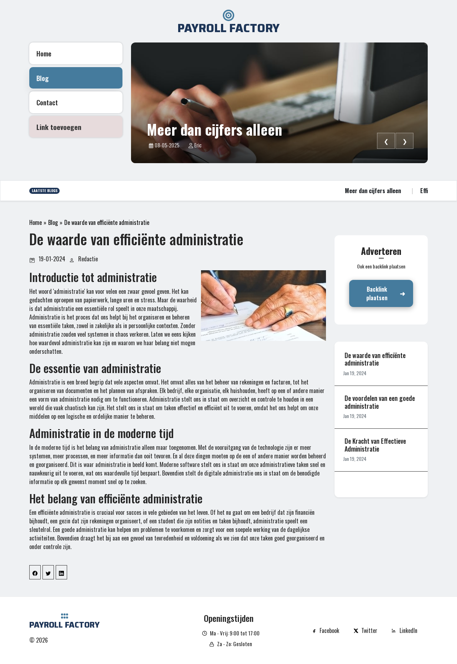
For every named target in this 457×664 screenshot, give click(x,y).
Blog (53, 222)
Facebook (329, 630)
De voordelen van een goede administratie (380, 402)
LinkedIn (408, 630)
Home (35, 222)
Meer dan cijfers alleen (214, 129)
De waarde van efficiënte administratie (106, 222)
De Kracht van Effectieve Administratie (375, 445)
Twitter (369, 630)
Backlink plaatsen (376, 293)
